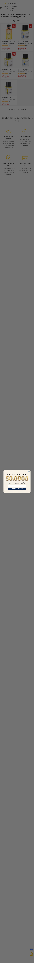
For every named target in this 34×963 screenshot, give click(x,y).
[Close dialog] (29, 471)
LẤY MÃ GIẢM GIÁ (17, 488)
